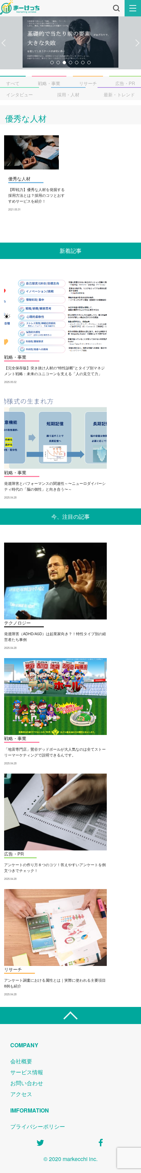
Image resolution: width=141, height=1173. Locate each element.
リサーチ (88, 83)
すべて (13, 83)
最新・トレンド (119, 94)
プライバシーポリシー (37, 1126)
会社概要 (21, 1061)
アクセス (21, 1094)
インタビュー (19, 94)
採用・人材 (68, 94)
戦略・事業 (49, 83)
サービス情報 (26, 1072)
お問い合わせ (26, 1083)
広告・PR (125, 83)
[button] (3, 43)
